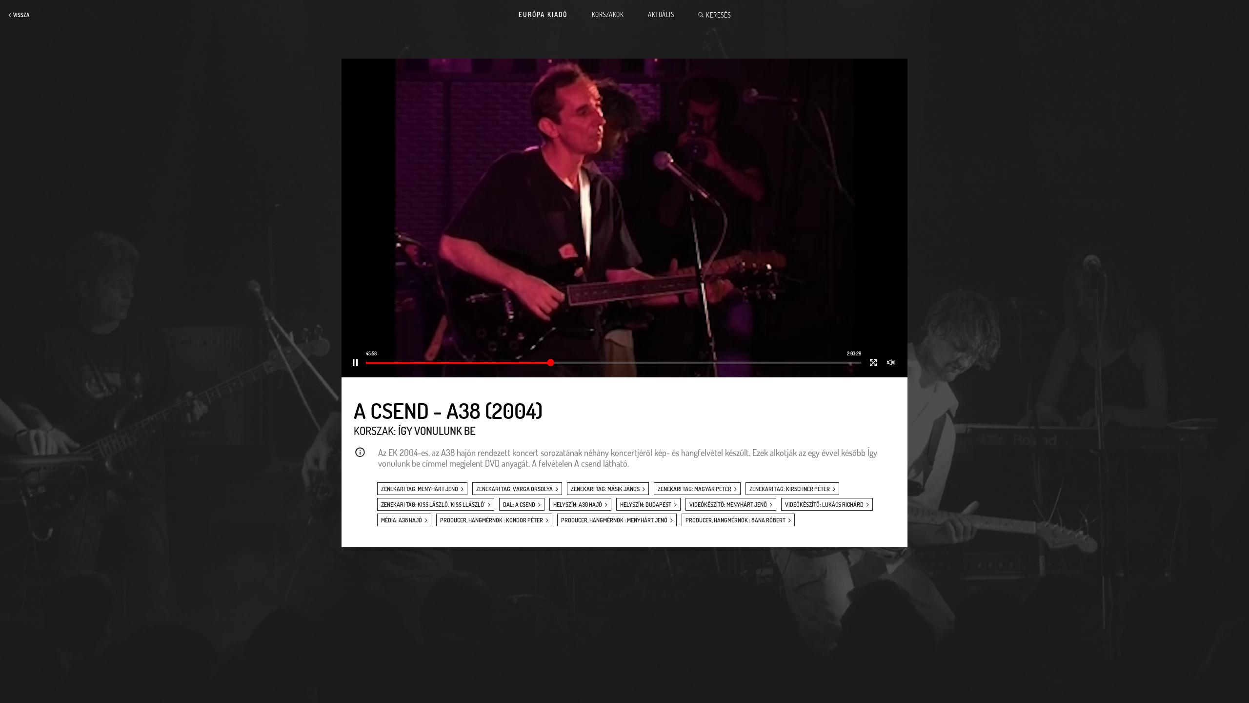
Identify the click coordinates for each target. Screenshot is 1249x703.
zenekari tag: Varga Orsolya (514, 489)
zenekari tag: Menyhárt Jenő (419, 489)
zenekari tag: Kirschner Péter (789, 489)
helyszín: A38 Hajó (577, 504)
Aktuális (661, 15)
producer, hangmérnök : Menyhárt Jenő (614, 520)
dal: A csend (519, 504)
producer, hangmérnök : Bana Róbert (735, 520)
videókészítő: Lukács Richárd (824, 504)
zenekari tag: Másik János (605, 489)
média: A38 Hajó (401, 520)
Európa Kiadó (543, 15)
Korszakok (608, 15)
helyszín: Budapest (645, 504)
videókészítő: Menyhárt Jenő (728, 504)
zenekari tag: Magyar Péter (694, 489)
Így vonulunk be (436, 430)
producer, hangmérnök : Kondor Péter (491, 520)
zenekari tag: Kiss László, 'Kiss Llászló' (433, 504)
